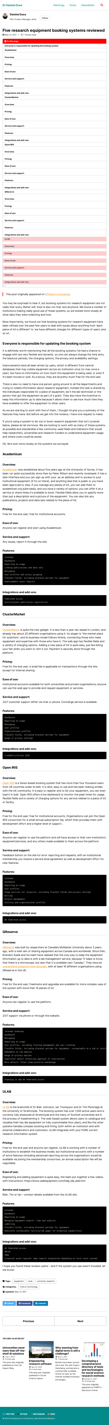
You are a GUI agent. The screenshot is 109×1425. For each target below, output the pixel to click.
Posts (73, 5)
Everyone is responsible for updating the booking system (31, 46)
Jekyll (36, 1418)
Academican (10, 50)
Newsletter (88, 5)
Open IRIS (9, 144)
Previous (28, 1321)
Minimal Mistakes (47, 1418)
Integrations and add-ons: (17, 93)
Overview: (9, 57)
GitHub (23, 1414)
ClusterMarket (11, 97)
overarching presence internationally (25, 966)
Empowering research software (40, 1362)
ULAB (7, 239)
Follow (45, 18)
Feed (52, 1414)
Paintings (58, 5)
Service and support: (14, 79)
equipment (19, 1281)
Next (80, 1321)
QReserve (9, 192)
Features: (9, 86)
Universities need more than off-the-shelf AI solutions (14, 1350)
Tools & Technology (29, 1287)
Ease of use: (10, 71)
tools (30, 1281)
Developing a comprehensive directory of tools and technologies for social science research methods (93, 1368)
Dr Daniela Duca (12, 5)
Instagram (39, 1414)
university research (45, 1281)
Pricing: (8, 64)
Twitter (9, 1414)
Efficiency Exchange (57, 294)
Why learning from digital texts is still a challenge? (67, 1350)
